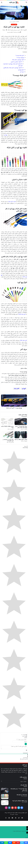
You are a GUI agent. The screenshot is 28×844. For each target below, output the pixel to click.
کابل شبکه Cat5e (22, 314)
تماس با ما (12, 814)
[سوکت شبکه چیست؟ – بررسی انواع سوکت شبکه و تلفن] (21, 421)
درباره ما (16, 814)
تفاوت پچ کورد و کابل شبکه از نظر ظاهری (12, 68)
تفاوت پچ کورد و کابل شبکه (18, 59)
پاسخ (27, 837)
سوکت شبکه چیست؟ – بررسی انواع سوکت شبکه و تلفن (21, 427)
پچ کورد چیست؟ (21, 57)
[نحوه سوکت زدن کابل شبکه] (4, 796)
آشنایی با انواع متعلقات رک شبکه (21, 439)
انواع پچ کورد (21, 70)
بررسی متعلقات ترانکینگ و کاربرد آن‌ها (7, 427)
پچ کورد (5, 135)
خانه (17, 21)
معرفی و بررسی (12, 21)
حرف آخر (22, 72)
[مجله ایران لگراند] (14, 2)
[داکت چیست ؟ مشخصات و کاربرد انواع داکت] (7, 434)
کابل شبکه (16, 388)
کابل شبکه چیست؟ (20, 55)
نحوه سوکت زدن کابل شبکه (22, 794)
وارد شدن (24, 736)
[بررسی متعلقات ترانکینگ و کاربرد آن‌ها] (7, 421)
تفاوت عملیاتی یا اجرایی (16, 62)
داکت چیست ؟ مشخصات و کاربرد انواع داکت (8, 440)
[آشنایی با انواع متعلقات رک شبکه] (21, 434)
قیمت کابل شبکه (11, 201)
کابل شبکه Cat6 (23, 340)
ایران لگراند (10, 812)
